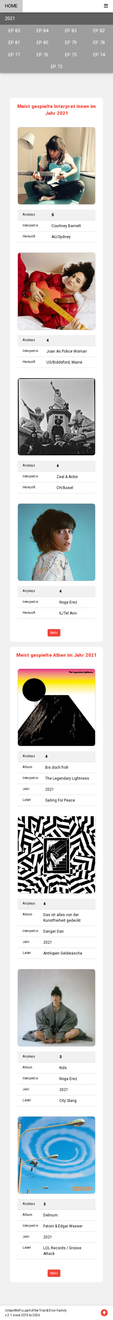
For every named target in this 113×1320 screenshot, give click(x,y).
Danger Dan (53, 931)
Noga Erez (68, 602)
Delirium (50, 1215)
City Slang (68, 1100)
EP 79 (71, 42)
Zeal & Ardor (67, 477)
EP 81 (14, 42)
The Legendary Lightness (67, 778)
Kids (63, 1068)
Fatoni (48, 1226)
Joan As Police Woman (66, 351)
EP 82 (99, 30)
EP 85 (14, 30)
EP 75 (71, 55)
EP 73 (56, 66)
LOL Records (54, 1248)
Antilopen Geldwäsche (62, 953)
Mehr (54, 633)
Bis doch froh (56, 767)
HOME (11, 6)
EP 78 (99, 42)
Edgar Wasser (70, 1226)
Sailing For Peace (60, 800)
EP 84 (42, 30)
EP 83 (71, 30)
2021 (10, 18)
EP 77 (14, 55)
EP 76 (42, 55)
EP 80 (42, 42)
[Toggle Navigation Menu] (106, 6)
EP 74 (99, 55)
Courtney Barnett (66, 226)
